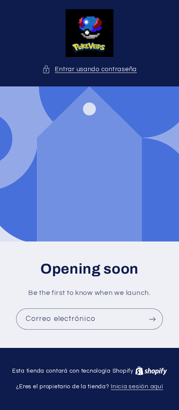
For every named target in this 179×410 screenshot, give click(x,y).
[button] (89, 69)
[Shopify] (151, 371)
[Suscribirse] (152, 319)
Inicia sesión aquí (137, 387)
